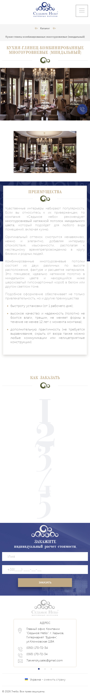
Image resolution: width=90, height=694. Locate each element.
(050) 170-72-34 (37, 647)
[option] (45, 643)
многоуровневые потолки (62, 261)
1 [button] (39, 669)
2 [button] (45, 669)
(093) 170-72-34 (37, 654)
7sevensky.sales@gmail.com (44, 660)
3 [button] (51, 669)
